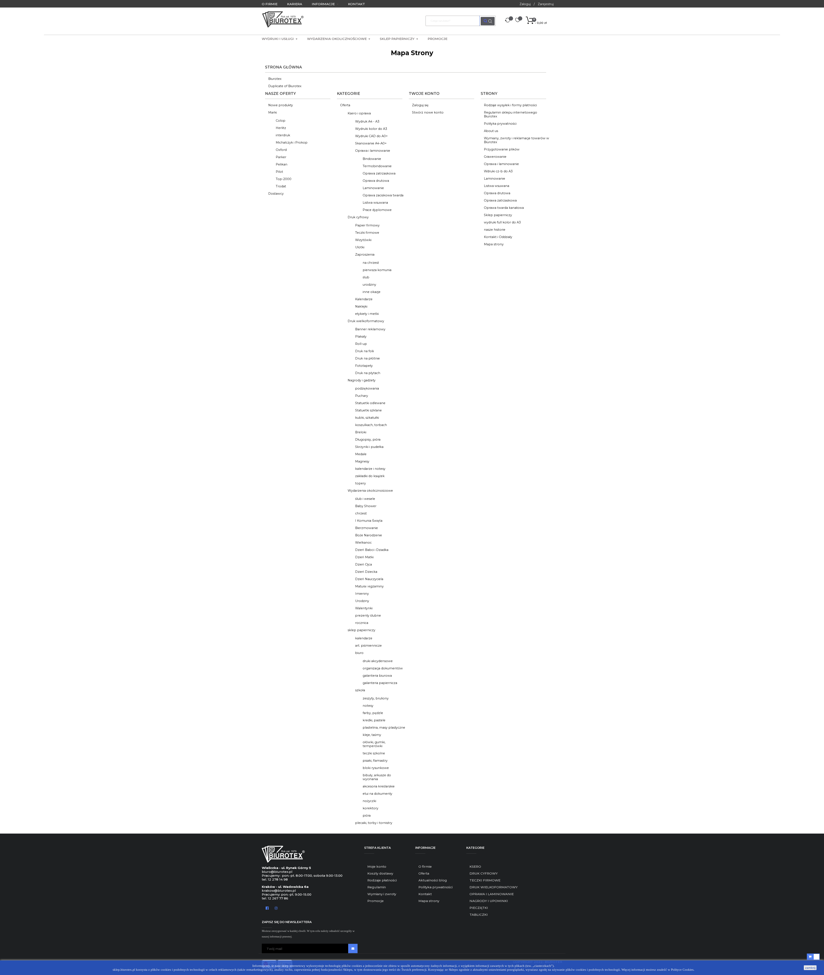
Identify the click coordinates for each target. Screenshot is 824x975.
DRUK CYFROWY (484, 873)
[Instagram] (276, 908)
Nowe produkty (280, 105)
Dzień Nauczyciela (369, 579)
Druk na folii (364, 351)
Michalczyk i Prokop (291, 142)
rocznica (361, 623)
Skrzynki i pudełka (369, 447)
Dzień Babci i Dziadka (371, 550)
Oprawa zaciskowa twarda (383, 195)
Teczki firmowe (367, 233)
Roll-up (361, 344)
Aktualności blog (432, 880)
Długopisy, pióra (367, 439)
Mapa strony (494, 244)
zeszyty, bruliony (376, 698)
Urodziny (362, 601)
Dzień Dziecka (366, 572)
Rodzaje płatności (382, 880)
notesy (368, 706)
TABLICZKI (479, 915)
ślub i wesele (365, 499)
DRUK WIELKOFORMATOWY (494, 887)
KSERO (475, 866)
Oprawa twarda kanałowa (504, 208)
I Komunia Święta (368, 521)
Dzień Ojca (363, 564)
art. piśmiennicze (368, 645)
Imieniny (362, 594)
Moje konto (376, 866)
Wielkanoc (363, 542)
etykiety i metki (367, 314)
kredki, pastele (374, 720)
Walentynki (364, 608)
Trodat (281, 186)
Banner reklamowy (370, 329)
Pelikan (281, 164)
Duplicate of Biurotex (284, 86)
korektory (370, 808)
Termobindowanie (377, 166)
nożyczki (369, 801)
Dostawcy (276, 194)
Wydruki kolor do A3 (371, 129)
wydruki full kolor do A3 (502, 222)
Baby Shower (365, 506)
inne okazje (371, 292)
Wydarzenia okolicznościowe (370, 491)
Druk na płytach (367, 373)
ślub (366, 277)
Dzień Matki (364, 557)
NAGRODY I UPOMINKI (489, 901)
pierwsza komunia (377, 270)
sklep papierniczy (361, 630)
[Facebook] (267, 908)
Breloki (360, 432)
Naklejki (361, 306)
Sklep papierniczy (498, 215)
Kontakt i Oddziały (498, 237)
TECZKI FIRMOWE (485, 880)
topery (360, 483)
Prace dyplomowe (377, 210)
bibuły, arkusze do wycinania (377, 777)
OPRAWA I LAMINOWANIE (492, 894)
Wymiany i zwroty (381, 894)
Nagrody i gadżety (362, 380)
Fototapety (364, 366)
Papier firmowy (367, 225)
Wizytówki (363, 240)
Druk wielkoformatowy (366, 321)
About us (491, 131)
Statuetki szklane (368, 410)
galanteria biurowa (377, 676)
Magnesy (362, 461)
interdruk (283, 135)
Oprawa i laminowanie (372, 151)
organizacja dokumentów (383, 668)
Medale (361, 454)
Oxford (281, 150)
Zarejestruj (546, 4)
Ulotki (359, 247)
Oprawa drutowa (376, 181)
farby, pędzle (373, 713)
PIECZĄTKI (479, 908)
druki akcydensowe (378, 661)
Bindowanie (372, 159)
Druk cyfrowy (358, 217)
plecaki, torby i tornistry (373, 823)
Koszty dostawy (380, 873)
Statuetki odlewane (370, 403)
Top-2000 (283, 179)
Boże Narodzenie (368, 535)
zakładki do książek (370, 476)
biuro (359, 653)
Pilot (279, 172)
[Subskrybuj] (353, 948)
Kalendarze (364, 299)
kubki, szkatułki (367, 418)
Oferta (345, 105)
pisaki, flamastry (375, 761)
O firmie (425, 866)
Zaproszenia (364, 254)
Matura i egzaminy (369, 586)
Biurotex (275, 79)
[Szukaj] (488, 21)
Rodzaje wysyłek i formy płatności (510, 105)
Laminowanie (373, 188)
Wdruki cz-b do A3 (498, 171)
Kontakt (425, 894)
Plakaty (361, 336)
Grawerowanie (495, 157)
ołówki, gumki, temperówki (374, 744)
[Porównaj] (508, 20)
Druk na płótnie (367, 358)
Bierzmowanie (366, 528)
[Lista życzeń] (517, 20)
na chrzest (371, 263)
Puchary (361, 396)
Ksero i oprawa (359, 113)
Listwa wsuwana (375, 203)
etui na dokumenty (377, 794)
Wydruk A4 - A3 (367, 121)
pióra (367, 815)
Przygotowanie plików (502, 149)
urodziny (369, 285)
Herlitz (281, 128)
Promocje (375, 901)
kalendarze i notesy (370, 469)
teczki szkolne (374, 753)
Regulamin (376, 887)
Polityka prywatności (500, 124)
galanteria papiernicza (380, 683)
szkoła (360, 690)
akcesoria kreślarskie (379, 786)
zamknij (810, 967)
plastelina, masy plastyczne (384, 727)
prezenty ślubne (368, 615)
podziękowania (367, 388)
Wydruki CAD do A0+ (371, 136)
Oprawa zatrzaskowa (379, 173)
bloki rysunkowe (376, 768)
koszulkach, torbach (371, 425)
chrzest (361, 513)
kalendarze (363, 638)
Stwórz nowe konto (428, 112)
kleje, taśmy (372, 735)
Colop (280, 121)
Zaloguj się (420, 105)
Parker (281, 157)
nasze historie (494, 230)
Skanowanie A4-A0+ (371, 143)
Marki (272, 112)
